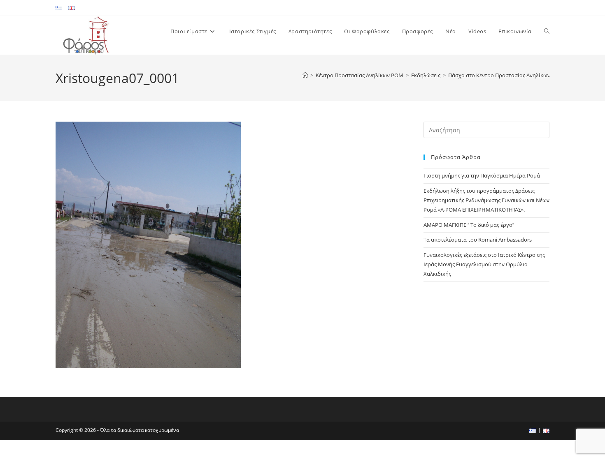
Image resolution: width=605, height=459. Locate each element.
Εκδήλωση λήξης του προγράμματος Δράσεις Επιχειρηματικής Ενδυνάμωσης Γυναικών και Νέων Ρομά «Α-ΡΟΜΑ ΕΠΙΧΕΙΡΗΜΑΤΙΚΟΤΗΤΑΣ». (486, 200)
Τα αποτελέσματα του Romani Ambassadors (478, 239)
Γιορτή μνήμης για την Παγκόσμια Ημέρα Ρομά (482, 175)
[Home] (305, 75)
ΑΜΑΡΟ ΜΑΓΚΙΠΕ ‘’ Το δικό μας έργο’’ (469, 224)
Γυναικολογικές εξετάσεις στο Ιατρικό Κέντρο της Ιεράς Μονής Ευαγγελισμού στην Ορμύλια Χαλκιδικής (484, 264)
